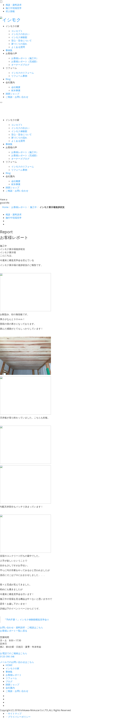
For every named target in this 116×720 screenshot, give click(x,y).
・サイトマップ (14, 713)
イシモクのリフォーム (22, 72)
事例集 (9, 50)
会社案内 (10, 687)
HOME (9, 665)
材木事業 (15, 90)
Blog (8, 79)
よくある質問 (18, 47)
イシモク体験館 (19, 37)
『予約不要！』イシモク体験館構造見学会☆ (26, 619)
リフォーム (11, 678)
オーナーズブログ (20, 64)
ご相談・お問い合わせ (17, 96)
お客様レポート (14, 674)
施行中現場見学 (14, 217)
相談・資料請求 (14, 214)
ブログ (9, 681)
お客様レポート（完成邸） (24, 61)
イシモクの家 (12, 668)
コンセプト (17, 30)
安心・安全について (21, 40)
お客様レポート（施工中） (24, 58)
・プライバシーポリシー (18, 716)
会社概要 (15, 87)
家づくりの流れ (19, 43)
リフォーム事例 (19, 75)
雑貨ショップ (12, 93)
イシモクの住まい (20, 34)
